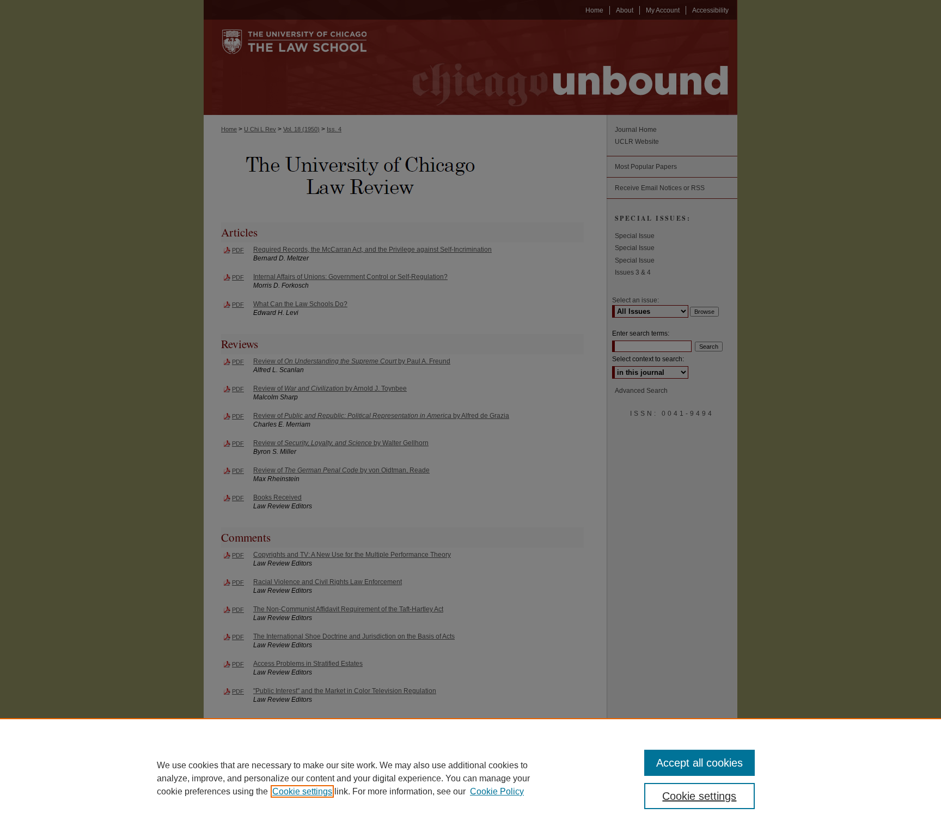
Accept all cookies (699, 763)
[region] (470, 778)
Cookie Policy (497, 791)
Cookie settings (302, 791)
